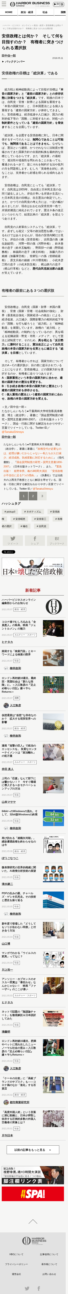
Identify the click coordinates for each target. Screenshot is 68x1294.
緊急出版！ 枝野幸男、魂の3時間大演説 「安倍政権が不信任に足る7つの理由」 (33, 471)
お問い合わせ (49, 1274)
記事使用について (49, 1254)
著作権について (49, 1264)
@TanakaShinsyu (13, 431)
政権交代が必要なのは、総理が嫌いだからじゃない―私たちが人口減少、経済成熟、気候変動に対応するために (32, 453)
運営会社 (16, 1274)
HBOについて (16, 1254)
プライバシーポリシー (16, 1264)
